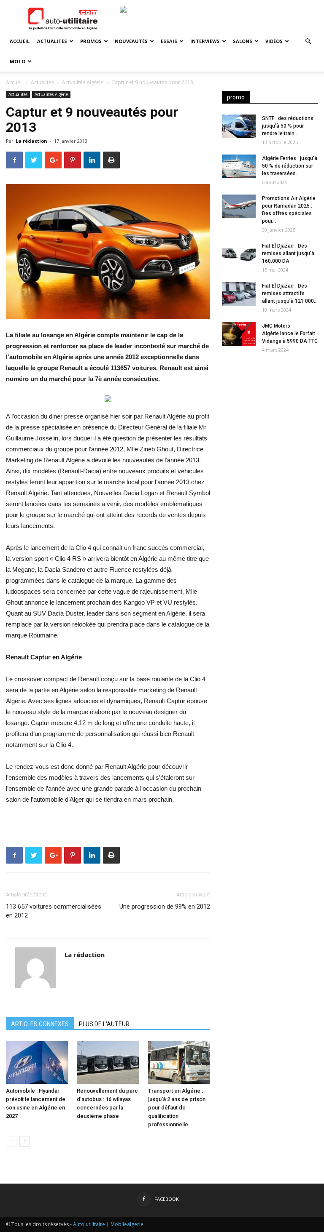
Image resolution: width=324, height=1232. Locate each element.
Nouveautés (131, 41)
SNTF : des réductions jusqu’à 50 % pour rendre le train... (287, 125)
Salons (242, 41)
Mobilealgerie (127, 1224)
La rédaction (31, 141)
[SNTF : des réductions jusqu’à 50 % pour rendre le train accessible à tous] (239, 126)
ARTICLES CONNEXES (40, 1024)
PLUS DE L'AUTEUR (104, 1024)
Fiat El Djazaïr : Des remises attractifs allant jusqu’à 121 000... (290, 293)
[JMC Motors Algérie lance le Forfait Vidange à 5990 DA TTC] (239, 334)
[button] (308, 41)
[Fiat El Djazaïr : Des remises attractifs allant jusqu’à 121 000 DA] (239, 294)
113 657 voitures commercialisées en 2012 (53, 911)
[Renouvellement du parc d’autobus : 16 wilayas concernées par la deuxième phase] (108, 1062)
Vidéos (274, 41)
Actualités (52, 41)
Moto (17, 61)
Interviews (205, 41)
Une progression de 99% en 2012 (164, 906)
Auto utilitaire (89, 1224)
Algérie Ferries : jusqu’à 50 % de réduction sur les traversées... (289, 165)
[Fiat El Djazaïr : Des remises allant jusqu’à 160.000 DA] (239, 254)
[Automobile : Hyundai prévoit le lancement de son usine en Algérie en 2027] (37, 1062)
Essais (169, 41)
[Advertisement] (270, 413)
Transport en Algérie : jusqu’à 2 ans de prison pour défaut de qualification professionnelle (176, 1108)
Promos (91, 41)
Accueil (20, 41)
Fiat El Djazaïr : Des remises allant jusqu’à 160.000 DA (288, 253)
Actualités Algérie (82, 82)
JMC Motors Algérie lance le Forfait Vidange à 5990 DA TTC (290, 333)
